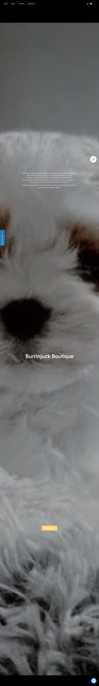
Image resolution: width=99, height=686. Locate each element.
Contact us (31, 4)
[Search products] (93, 159)
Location (21, 4)
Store (6, 4)
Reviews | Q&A (2, 239)
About (13, 4)
